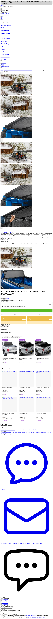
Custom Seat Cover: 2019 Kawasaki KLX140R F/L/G (8, 414)
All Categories (3, 433)
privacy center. (19, 616)
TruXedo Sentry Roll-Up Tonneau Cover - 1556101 (25, 359)
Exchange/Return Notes (6, 332)
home (2, 70)
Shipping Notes (4, 329)
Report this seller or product (6, 232)
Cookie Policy (43, 432)
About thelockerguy (5, 432)
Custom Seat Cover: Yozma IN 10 (7, 387)
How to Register (4, 428)
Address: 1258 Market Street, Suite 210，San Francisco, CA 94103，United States (25, 543)
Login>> (5, 362)
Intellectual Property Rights (9, 430)
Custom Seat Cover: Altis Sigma (24, 413)
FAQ (7, 435)
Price (15, 428)
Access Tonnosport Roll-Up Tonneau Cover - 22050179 (9, 359)
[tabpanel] (26, 268)
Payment (30, 428)
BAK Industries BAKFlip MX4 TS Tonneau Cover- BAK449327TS (18, 70)
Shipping (34, 428)
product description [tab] (4, 244)
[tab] (26, 246)
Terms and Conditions (35, 432)
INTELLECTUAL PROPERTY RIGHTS (36, 617)
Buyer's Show (14, 432)
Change (50, 304)
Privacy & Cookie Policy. (31, 615)
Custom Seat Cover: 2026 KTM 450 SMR (42, 387)
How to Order (10, 428)
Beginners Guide (20, 432)
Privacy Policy (27, 432)
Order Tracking (43, 428)
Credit (26, 428)
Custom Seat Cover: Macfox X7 (41, 413)
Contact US (3, 435)
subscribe (3, 609)
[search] (1, 9)
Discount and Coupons (20, 428)
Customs (38, 428)
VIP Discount (48, 432)
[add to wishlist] (1, 326)
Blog (10, 432)
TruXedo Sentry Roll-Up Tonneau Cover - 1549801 (42, 359)
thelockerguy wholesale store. (12, 617)
